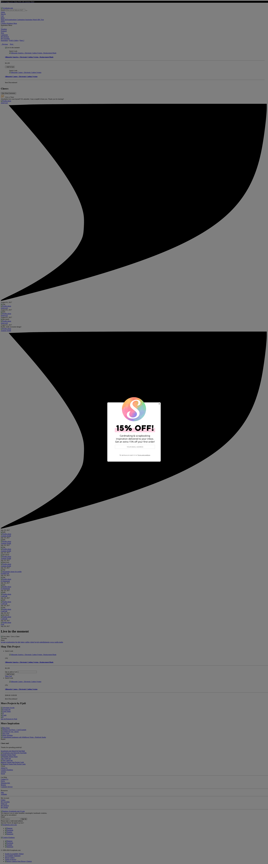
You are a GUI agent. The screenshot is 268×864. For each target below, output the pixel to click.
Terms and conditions (144, 455)
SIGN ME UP (134, 452)
